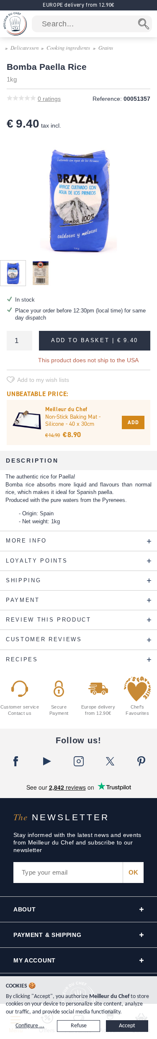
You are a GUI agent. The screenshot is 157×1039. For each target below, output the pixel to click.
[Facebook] (15, 761)
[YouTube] (47, 761)
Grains (105, 47)
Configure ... (29, 1026)
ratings (49, 98)
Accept (127, 1026)
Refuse (79, 1026)
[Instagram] (78, 761)
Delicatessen (24, 47)
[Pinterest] (141, 761)
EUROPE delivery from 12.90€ (78, 5)
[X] (110, 761)
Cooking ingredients (68, 47)
